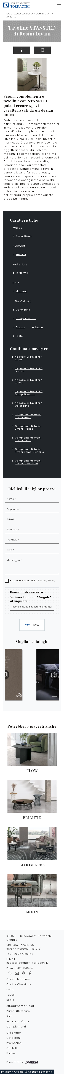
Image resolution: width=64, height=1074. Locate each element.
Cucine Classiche (18, 984)
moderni (21, 291)
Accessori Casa (23, 13)
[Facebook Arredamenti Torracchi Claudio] (29, 973)
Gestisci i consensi (40, 1071)
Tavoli (10, 994)
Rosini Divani (24, 236)
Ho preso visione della (32, 580)
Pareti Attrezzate (18, 1011)
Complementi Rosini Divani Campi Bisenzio (29, 450)
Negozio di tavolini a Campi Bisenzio (28, 393)
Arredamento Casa (20, 1006)
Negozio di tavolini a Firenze (28, 370)
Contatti (12, 1048)
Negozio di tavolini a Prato (28, 358)
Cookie (19, 1071)
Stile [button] (16, 283)
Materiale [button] (20, 264)
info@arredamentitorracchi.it (27, 963)
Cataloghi (13, 1038)
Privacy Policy (46, 580)
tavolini (21, 254)
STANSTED (11, 16)
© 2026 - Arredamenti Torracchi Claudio (29, 938)
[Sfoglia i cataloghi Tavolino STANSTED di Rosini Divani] (42, 50)
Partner (11, 1053)
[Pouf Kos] (6, 50)
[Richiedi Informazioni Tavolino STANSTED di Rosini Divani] (21, 50)
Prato (19, 336)
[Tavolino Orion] (58, 50)
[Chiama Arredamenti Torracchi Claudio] (9, 973)
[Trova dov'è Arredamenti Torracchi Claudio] (23, 973)
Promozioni (14, 1043)
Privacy (6, 1071)
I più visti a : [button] (22, 301)
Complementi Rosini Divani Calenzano (28, 462)
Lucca (39, 327)
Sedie (10, 1000)
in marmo (22, 273)
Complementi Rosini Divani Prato (28, 416)
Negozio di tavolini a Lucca (28, 381)
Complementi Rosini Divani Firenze (28, 427)
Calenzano (23, 309)
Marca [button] (18, 228)
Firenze (20, 327)
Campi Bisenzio (26, 318)
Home (9, 13)
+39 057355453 (22, 954)
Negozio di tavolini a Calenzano (28, 404)
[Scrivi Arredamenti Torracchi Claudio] (16, 973)
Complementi (43, 13)
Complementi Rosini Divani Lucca (28, 439)
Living (10, 989)
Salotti (10, 1016)
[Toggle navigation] (59, 5)
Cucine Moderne (18, 979)
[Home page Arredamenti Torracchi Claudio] (28, 5)
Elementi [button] (19, 246)
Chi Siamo (13, 1032)
